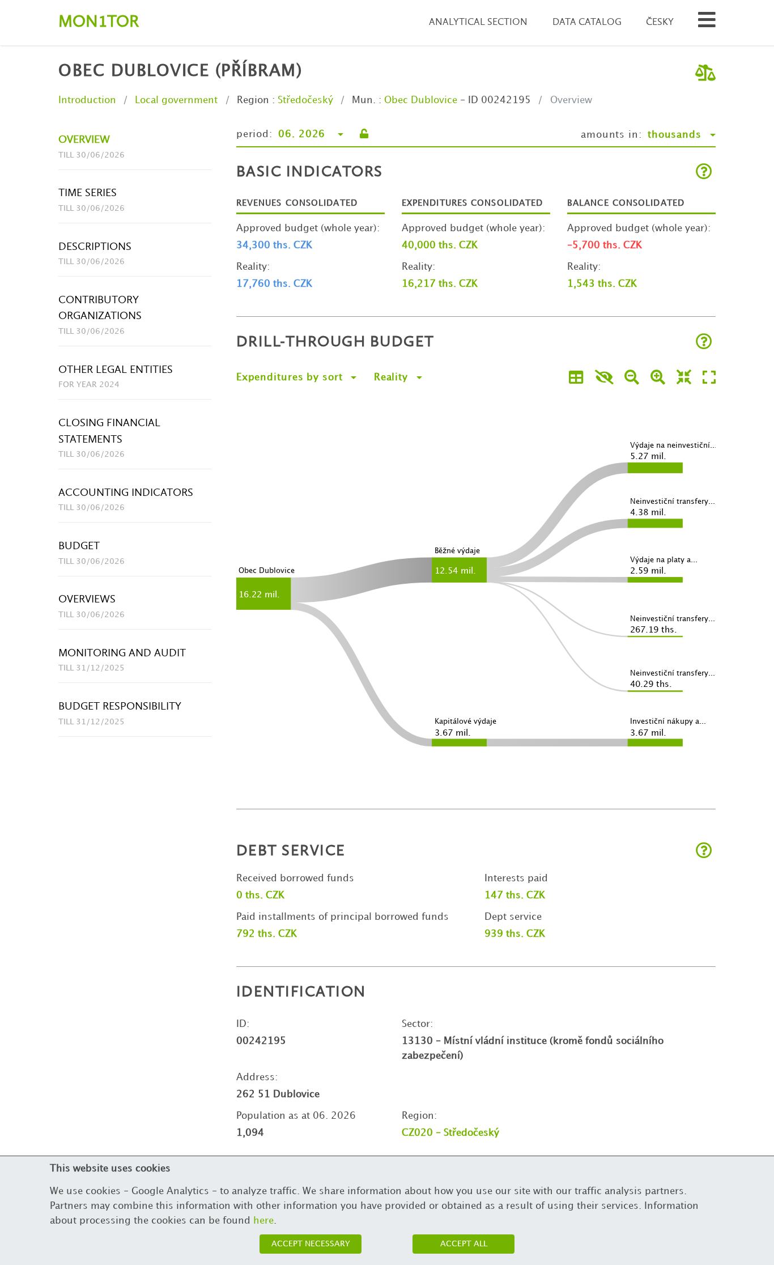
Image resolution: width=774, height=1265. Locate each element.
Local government (176, 100)
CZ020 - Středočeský (450, 1132)
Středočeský (305, 100)
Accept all (463, 1243)
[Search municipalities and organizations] (707, 23)
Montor (98, 22)
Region (253, 100)
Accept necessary (310, 1243)
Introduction (87, 100)
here (263, 1220)
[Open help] (704, 172)
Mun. (364, 100)
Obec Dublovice (420, 100)
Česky (660, 22)
